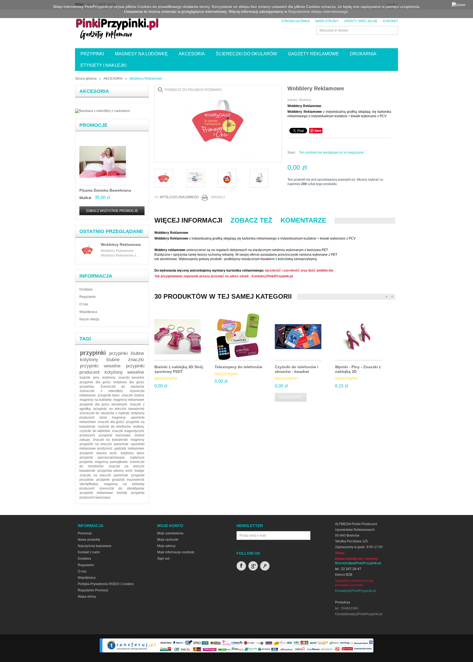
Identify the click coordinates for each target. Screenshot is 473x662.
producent (87, 435)
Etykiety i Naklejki (103, 65)
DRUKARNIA (363, 53)
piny (96, 377)
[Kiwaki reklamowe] (227, 178)
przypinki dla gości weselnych (103, 404)
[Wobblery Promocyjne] (259, 178)
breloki (122, 493)
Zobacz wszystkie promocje (112, 211)
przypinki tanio (109, 395)
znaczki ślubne (133, 395)
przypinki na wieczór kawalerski (118, 409)
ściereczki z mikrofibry (101, 391)
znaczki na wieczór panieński (104, 475)
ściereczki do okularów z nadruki (104, 413)
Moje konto (170, 525)
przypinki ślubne (126, 353)
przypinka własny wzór (114, 471)
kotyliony (109, 377)
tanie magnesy (112, 417)
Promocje (93, 125)
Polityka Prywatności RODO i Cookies (106, 584)
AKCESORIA (192, 53)
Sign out (163, 558)
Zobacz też (251, 220)
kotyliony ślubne (100, 359)
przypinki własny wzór (98, 453)
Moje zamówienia (170, 533)
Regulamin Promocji (93, 590)
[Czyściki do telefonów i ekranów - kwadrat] (298, 337)
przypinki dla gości (95, 382)
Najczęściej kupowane (94, 546)
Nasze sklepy (89, 319)
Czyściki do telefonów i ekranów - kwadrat (296, 369)
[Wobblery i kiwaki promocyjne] (163, 178)
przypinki (93, 352)
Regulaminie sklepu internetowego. (318, 11)
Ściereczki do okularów (122, 386)
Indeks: (293, 100)
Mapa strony (87, 596)
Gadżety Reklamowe (313, 53)
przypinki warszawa (115, 435)
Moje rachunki (167, 540)
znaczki (136, 359)
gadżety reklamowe (129, 448)
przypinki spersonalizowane (102, 457)
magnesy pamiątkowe (111, 462)
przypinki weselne (100, 366)
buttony (138, 426)
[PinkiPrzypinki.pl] (117, 28)
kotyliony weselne (124, 372)
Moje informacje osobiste (175, 552)
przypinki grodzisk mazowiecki (120, 480)
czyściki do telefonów (114, 426)
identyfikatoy (89, 484)
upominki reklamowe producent (112, 446)
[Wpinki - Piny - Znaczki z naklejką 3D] (358, 337)
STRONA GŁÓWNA (295, 21)
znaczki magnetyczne (128, 431)
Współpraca (88, 312)
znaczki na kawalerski (110, 440)
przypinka (87, 386)
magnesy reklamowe (128, 400)
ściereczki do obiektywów (121, 488)
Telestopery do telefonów (238, 367)
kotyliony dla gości (129, 382)
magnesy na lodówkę (96, 400)
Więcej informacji (188, 220)
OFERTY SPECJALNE (360, 21)
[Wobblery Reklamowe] (195, 178)
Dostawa (86, 289)
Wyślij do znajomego (179, 197)
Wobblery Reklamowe (121, 244)
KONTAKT (390, 21)
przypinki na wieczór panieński (104, 444)
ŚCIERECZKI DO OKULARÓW (246, 53)
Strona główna (86, 78)
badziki (85, 377)
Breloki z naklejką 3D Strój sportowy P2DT (178, 369)
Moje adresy (166, 546)
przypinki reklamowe (96, 493)
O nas (83, 304)
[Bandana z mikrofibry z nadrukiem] (102, 111)
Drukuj (218, 197)
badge (139, 471)
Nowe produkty (89, 540)
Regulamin (87, 297)
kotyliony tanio (132, 453)
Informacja (95, 276)
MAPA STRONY (327, 21)
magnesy (137, 440)
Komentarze (303, 220)
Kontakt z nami (89, 552)
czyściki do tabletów (95, 431)
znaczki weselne (131, 377)
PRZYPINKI (92, 53)
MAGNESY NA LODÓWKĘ (141, 53)
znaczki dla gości (111, 422)
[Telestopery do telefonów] (238, 337)
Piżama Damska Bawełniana (105, 190)
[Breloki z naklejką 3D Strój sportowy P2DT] (177, 337)
